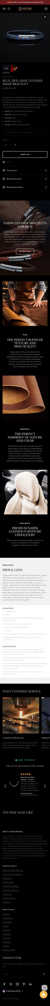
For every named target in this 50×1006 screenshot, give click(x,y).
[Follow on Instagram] (17, 984)
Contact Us (7, 902)
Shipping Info (7, 878)
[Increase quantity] (15, 144)
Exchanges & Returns (10, 890)
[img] (30, 774)
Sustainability (8, 918)
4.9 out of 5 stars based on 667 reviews (25, 765)
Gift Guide (6, 938)
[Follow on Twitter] (11, 984)
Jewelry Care (7, 894)
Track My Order (8, 882)
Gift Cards (6, 930)
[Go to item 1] (6, 69)
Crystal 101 (7, 934)
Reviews (6, 926)
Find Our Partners (9, 950)
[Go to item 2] (14, 69)
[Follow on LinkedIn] (30, 984)
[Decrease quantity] (6, 144)
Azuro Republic (8, 77)
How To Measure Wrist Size (12, 874)
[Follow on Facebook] (4, 984)
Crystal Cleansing (9, 898)
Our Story (6, 914)
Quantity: (6, 140)
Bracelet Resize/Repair (11, 886)
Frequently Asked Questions (13, 870)
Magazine (6, 946)
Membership (7, 922)
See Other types (25, 251)
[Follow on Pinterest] (24, 984)
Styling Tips (7, 942)
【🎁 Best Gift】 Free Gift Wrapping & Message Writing (25, 2)
